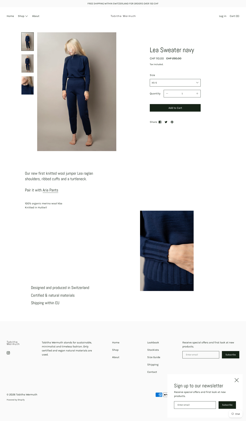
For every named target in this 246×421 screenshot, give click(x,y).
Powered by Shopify (16, 400)
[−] (167, 93)
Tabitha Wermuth (26, 394)
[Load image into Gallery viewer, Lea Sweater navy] (27, 41)
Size (152, 75)
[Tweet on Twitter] (166, 122)
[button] (234, 16)
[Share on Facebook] (160, 122)
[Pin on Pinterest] (172, 122)
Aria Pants (50, 190)
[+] (197, 93)
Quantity (155, 93)
